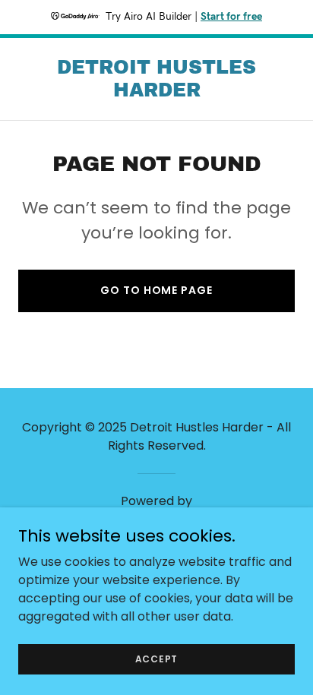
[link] (156, 92)
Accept (157, 658)
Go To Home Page (156, 290)
